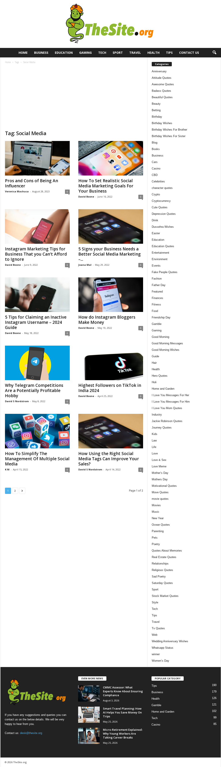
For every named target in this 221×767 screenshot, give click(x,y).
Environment (159, 259)
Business (41, 53)
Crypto (156, 194)
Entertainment (160, 252)
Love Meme (159, 466)
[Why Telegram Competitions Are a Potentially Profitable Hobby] (37, 363)
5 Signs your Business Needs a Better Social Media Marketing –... (109, 254)
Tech (102, 53)
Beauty (156, 103)
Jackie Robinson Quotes (167, 421)
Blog (154, 142)
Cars (155, 162)
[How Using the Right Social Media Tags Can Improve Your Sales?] (110, 431)
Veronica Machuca (17, 191)
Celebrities (158, 181)
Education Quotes (163, 246)
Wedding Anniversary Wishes (170, 641)
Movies (156, 505)
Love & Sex (159, 460)
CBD (155, 175)
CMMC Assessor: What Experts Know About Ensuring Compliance (123, 691)
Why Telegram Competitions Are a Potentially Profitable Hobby (34, 391)
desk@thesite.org (31, 733)
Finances (157, 298)
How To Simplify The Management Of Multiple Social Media (37, 459)
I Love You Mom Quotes (167, 408)
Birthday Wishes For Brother (169, 129)
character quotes (162, 188)
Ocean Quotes (161, 524)
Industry (157, 414)
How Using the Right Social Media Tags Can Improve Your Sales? (108, 459)
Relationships (160, 563)
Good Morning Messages (167, 343)
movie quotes (160, 498)
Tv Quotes (158, 628)
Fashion (157, 278)
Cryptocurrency (161, 200)
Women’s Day (160, 660)
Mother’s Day (160, 472)
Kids (154, 434)
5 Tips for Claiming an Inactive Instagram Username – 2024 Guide (35, 322)
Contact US (189, 53)
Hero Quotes (159, 375)
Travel (135, 53)
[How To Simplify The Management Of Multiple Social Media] (37, 431)
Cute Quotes (159, 207)
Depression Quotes (164, 213)
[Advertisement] (74, 97)
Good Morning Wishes (165, 349)
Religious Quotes (162, 570)
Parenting (158, 531)
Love (155, 453)
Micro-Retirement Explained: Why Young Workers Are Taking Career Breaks (122, 733)
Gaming (85, 53)
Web (154, 634)
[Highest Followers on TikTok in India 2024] (110, 363)
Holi (154, 382)
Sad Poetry (159, 576)
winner (156, 654)
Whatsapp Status (162, 647)
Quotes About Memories (167, 550)
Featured (157, 291)
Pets (155, 537)
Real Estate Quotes (164, 557)
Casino (156, 168)
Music (155, 511)
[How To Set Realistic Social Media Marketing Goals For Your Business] (110, 158)
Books (156, 149)
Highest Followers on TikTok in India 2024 (109, 388)
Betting (156, 110)
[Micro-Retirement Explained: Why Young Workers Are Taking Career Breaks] (89, 736)
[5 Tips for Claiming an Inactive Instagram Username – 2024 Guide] (37, 294)
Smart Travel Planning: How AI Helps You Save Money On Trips (122, 712)
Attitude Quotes (161, 77)
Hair (154, 362)
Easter (156, 233)
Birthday (157, 116)
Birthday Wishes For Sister (168, 136)
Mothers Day (160, 479)
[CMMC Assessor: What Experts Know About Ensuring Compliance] (89, 693)
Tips (169, 53)
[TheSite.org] (110, 24)
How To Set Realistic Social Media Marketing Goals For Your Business (105, 186)
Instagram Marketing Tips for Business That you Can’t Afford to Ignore (36, 254)
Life (154, 447)
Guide (155, 356)
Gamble (156, 324)
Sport (118, 53)
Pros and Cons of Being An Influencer (31, 183)
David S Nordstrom (17, 401)
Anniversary (159, 71)
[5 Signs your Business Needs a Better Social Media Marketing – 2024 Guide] (110, 226)
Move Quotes (160, 492)
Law (154, 440)
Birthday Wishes (162, 123)
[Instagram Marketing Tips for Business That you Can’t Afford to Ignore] (37, 226)
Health (153, 53)
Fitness (156, 304)
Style (155, 602)
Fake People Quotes (164, 272)
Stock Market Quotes (165, 596)
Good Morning (160, 336)
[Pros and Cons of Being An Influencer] (37, 158)
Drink (155, 220)
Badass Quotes (161, 90)
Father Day (159, 285)
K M (7, 469)
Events (156, 265)
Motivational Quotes (164, 485)
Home (23, 53)
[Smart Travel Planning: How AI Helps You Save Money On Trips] (89, 715)
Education (64, 53)
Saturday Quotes (162, 583)
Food (155, 311)
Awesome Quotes (163, 84)
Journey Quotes (162, 427)
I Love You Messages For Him (171, 401)
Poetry (156, 544)
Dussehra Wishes (163, 226)
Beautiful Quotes (162, 97)
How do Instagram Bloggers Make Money (106, 319)
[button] (214, 52)
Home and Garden (163, 388)
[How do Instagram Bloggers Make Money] (110, 294)
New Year (158, 518)
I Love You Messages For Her (170, 395)
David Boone (86, 196)
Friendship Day (161, 317)
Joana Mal (85, 264)
